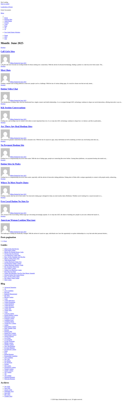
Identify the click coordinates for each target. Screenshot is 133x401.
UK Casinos (7, 372)
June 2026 (7, 388)
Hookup (3, 47)
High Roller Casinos (10, 326)
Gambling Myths (9, 321)
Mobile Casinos (8, 343)
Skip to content (5, 4)
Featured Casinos (9, 318)
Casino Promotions (9, 302)
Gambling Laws (9, 320)
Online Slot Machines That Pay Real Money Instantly (19, 273)
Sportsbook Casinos (10, 367)
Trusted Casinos (8, 369)
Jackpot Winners (9, 336)
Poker (6, 351)
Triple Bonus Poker (9, 260)
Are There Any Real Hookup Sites (16, 126)
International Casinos (10, 335)
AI (5, 29)
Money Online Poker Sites (11, 258)
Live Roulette (8, 339)
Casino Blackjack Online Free (13, 262)
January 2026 (8, 390)
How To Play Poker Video (12, 276)
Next (5, 241)
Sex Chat (7, 359)
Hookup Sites (8, 19)
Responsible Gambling (10, 356)
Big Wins (7, 295)
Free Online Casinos (10, 268)
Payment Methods (9, 348)
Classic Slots (8, 310)
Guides (6, 325)
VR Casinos (7, 375)
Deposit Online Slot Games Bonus (14, 275)
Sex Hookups (8, 362)
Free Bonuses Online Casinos (12, 263)
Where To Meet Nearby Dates (14, 182)
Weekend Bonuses (9, 377)
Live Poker (7, 338)
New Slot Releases (9, 346)
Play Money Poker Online (11, 278)
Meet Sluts (6, 70)
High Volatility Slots (10, 328)
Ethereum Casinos (9, 317)
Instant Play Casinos (10, 333)
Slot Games (7, 366)
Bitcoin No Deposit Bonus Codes (14, 252)
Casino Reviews (9, 305)
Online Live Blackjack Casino (13, 270)
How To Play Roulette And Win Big (14, 257)
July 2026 (7, 386)
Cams (6, 24)
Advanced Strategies (10, 287)
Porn (5, 26)
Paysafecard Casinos (10, 349)
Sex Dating (7, 361)
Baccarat (6, 292)
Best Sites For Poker (10, 271)
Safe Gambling (8, 357)
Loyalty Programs (9, 341)
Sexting (6, 22)
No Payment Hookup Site (12, 145)
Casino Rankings (9, 304)
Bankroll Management (10, 294)
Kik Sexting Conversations (13, 107)
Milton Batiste (14, 63)
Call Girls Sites (8, 51)
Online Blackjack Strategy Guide (13, 265)
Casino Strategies (9, 307)
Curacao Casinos (9, 313)
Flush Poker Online (9, 250)
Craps (6, 312)
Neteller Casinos (9, 344)
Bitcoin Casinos (8, 297)
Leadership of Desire (7, 7)
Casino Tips (7, 308)
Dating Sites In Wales (11, 164)
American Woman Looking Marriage (18, 220)
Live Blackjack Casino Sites (12, 255)
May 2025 (7, 394)
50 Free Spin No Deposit (11, 253)
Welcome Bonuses (9, 379)
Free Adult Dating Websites (12, 32)
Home (6, 18)
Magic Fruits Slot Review (11, 249)
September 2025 (9, 391)
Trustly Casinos (8, 370)
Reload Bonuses (9, 354)
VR (5, 27)
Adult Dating (8, 21)
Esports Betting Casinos (11, 315)
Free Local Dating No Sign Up (15, 201)
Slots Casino (7, 280)
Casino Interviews (9, 300)
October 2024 (8, 396)
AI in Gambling (8, 290)
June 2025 (7, 393)
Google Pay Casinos (10, 323)
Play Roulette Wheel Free (11, 267)
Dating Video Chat (9, 89)
